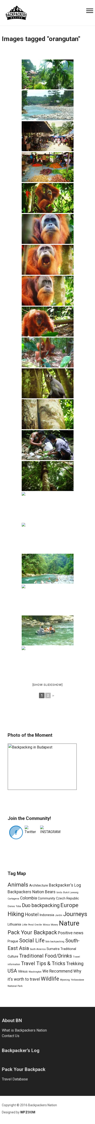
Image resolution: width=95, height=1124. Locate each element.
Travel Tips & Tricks (43, 963)
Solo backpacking (54, 941)
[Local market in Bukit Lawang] (48, 136)
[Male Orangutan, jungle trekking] (48, 198)
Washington (35, 971)
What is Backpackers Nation (24, 1030)
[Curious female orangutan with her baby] (48, 322)
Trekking (74, 963)
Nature (69, 923)
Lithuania (14, 924)
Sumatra (53, 949)
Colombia (28, 898)
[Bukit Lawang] (48, 105)
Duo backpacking (40, 905)
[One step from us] (48, 352)
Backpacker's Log (65, 885)
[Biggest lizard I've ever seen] (48, 507)
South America (38, 949)
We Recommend (57, 971)
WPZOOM (27, 1112)
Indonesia (46, 915)
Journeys (75, 914)
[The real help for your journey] (16, 12)
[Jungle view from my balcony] (48, 74)
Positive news (70, 933)
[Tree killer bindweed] (48, 476)
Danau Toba (14, 906)
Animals (18, 884)
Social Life (32, 940)
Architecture (38, 885)
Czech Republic (67, 898)
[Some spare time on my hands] (48, 600)
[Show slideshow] (48, 684)
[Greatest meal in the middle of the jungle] (48, 445)
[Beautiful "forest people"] (48, 661)
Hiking (16, 914)
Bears (50, 892)
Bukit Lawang (70, 892)
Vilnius (23, 971)
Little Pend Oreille (32, 924)
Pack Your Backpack (32, 932)
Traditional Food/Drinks (45, 956)
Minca (46, 924)
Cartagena (13, 898)
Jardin (58, 915)
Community (46, 898)
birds (59, 892)
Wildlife (50, 979)
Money (54, 924)
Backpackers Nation (26, 892)
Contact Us (10, 1036)
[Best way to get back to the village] (48, 630)
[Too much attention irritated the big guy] (48, 260)
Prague (13, 941)
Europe (69, 905)
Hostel (32, 914)
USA (12, 971)
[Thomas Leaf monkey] (48, 383)
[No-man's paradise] (48, 538)
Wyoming (65, 979)
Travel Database (15, 1079)
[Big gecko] (48, 414)
